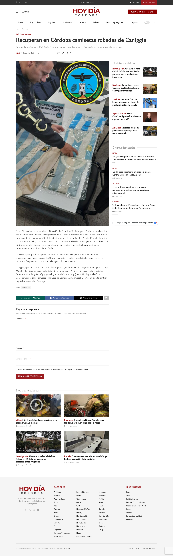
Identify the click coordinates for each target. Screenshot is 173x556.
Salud (101, 506)
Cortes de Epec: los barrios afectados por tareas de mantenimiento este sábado (125, 102)
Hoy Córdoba (35, 22)
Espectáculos (58, 536)
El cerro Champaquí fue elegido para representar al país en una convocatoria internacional (130, 189)
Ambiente (57, 492)
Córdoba (57, 523)
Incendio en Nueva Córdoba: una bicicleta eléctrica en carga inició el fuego (84, 421)
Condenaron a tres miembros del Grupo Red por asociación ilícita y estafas (85, 457)
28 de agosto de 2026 (72, 426)
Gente (78, 502)
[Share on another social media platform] (106, 298)
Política (96, 22)
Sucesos (25, 29)
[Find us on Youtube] (25, 2)
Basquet (57, 509)
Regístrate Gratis (149, 2)
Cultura (56, 526)
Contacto (129, 519)
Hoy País (51, 22)
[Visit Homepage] (86, 12)
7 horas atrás (118, 196)
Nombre (20, 348)
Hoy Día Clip (81, 523)
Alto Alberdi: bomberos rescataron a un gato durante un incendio (36, 421)
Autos (56, 502)
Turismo (116, 183)
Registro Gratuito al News (135, 502)
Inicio (20, 22)
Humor (79, 533)
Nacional (102, 495)
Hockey (79, 512)
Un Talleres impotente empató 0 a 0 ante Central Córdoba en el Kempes (131, 173)
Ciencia (56, 516)
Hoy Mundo (67, 22)
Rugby (101, 502)
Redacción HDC (28, 53)
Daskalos (67, 548)
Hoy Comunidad (82, 516)
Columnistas (58, 519)
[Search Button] (154, 22)
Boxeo (56, 512)
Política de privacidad (134, 516)
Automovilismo (59, 499)
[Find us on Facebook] (16, 2)
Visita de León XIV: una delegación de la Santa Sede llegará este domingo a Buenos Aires (133, 206)
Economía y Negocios (114, 22)
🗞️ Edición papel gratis (143, 12)
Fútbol (115, 153)
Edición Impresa (132, 499)
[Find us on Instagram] (22, 2)
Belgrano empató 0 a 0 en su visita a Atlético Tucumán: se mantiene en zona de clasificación (134, 158)
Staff (128, 495)
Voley (101, 529)
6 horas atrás (118, 163)
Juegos (128, 509)
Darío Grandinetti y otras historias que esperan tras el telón (126, 116)
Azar (55, 506)
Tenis (101, 523)
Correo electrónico (23, 359)
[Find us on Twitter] (19, 2)
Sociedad (102, 509)
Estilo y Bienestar (82, 492)
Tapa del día (104, 516)
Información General (84, 536)
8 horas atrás (118, 211)
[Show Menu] (17, 12)
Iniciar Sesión (135, 2)
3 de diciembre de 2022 (46, 53)
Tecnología (103, 519)
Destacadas (26, 287)
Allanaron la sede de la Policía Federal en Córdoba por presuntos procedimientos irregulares (35, 459)
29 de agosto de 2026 (24, 426)
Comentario (21, 318)
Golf (78, 506)
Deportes (134, 22)
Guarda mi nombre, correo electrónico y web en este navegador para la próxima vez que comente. (53, 369)
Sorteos (129, 512)
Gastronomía (81, 499)
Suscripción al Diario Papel (136, 506)
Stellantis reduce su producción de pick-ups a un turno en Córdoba (125, 130)
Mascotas (102, 492)
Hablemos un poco (83, 509)
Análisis (83, 22)
